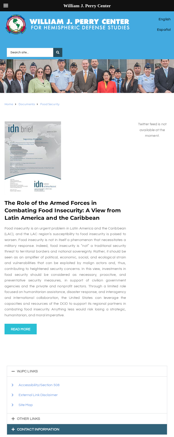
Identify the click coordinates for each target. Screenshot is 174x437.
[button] (87, 371)
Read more (20, 329)
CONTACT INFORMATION (38, 429)
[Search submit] (57, 52)
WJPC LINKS (27, 371)
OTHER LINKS (28, 418)
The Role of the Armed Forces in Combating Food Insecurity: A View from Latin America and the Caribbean (63, 210)
